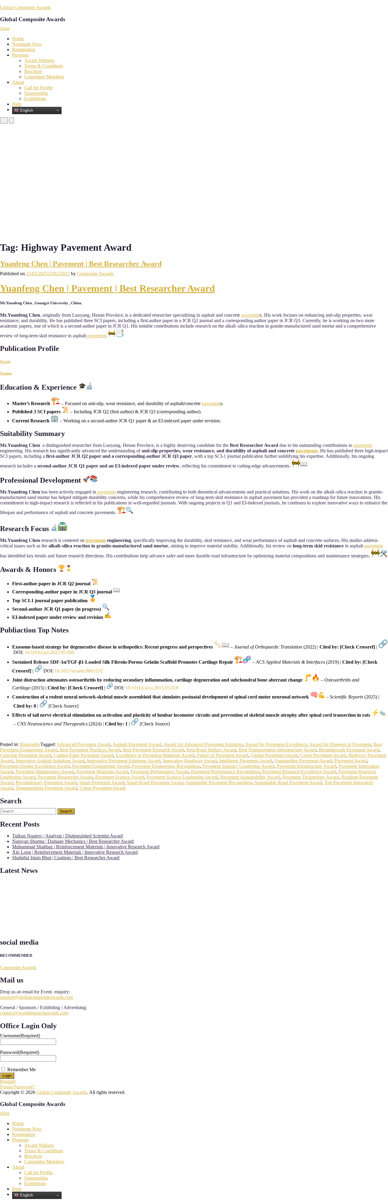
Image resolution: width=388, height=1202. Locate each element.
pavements (306, 450)
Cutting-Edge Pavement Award (83, 755)
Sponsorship (36, 93)
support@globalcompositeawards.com (36, 997)
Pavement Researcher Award (65, 777)
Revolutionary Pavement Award (46, 782)
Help (17, 104)
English (26, 110)
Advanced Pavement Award (83, 744)
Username (20, 1035)
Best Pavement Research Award (153, 749)
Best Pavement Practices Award (90, 749)
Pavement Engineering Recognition (166, 766)
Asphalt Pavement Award (136, 744)
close (5, 28)
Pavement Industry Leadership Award (238, 766)
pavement (250, 315)
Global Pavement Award (274, 755)
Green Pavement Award (323, 755)
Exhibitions (35, 98)
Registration (23, 49)
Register (8, 1081)
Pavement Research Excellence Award (299, 771)
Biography (30, 744)
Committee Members (44, 76)
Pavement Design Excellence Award (35, 766)
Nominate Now (27, 44)
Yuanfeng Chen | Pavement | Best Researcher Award (81, 264)
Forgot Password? (17, 1086)
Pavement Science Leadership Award (182, 777)
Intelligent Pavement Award (245, 760)
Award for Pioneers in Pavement (340, 744)
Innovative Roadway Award (190, 760)
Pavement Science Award (119, 777)
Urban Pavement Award (102, 788)
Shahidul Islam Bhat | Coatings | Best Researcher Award (65, 857)
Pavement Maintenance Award (44, 771)
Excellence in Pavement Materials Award (155, 755)
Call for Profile (38, 87)
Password (19, 1052)
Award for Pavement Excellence (276, 744)
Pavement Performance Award (159, 771)
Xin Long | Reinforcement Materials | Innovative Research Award (75, 852)
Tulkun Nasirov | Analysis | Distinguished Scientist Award (67, 835)
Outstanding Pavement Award (303, 760)
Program (20, 55)
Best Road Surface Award (211, 749)
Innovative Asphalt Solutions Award (50, 760)
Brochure (33, 71)
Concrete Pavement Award (25, 755)
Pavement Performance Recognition (225, 771)
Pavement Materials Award (102, 771)
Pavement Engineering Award (100, 766)
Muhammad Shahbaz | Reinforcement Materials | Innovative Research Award (85, 846)
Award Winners (39, 60)
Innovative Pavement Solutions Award (123, 760)
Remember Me (21, 1069)
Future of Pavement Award (222, 755)
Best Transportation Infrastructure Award (277, 749)
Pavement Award (350, 760)
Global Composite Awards (25, 7)
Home (18, 38)
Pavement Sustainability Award (250, 777)
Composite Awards (95, 273)
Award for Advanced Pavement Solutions (203, 744)
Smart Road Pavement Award (155, 782)
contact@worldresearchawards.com (34, 1012)
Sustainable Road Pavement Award (288, 782)
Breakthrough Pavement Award (349, 749)
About (18, 82)
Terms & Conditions (43, 65)
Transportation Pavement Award (46, 788)
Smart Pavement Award (101, 782)
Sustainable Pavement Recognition (219, 782)
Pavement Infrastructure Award (306, 766)
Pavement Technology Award (310, 777)
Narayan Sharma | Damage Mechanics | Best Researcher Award (73, 841)
